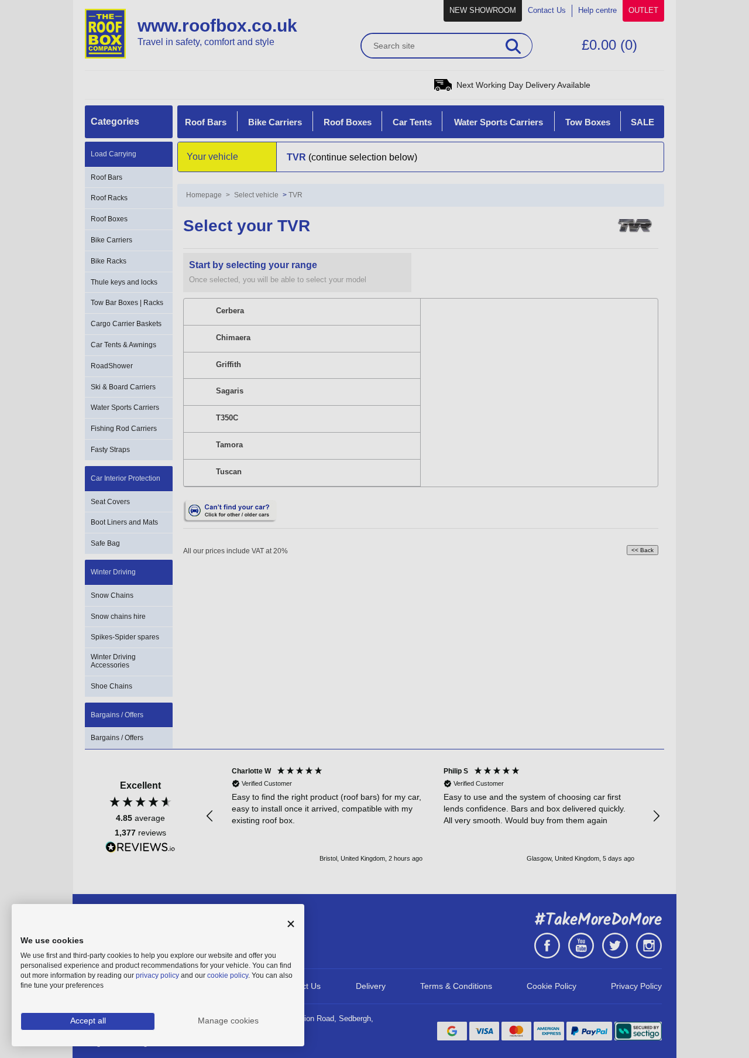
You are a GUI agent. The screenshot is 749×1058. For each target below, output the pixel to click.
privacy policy (157, 975)
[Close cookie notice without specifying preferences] (291, 924)
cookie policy (227, 975)
